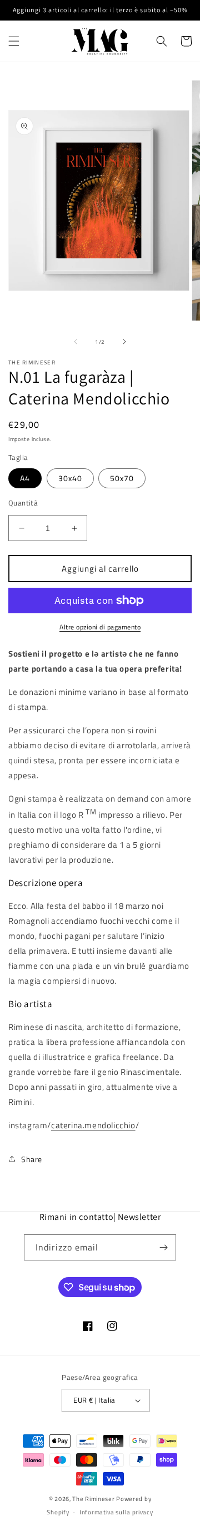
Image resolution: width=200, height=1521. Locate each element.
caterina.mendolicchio (93, 1125)
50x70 (122, 478)
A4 (25, 478)
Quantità (23, 503)
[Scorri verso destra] (124, 341)
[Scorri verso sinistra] (75, 341)
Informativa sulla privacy (116, 1512)
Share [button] (31, 1159)
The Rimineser (93, 1498)
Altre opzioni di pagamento (100, 627)
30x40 (70, 478)
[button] (14, 41)
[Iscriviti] (163, 1247)
